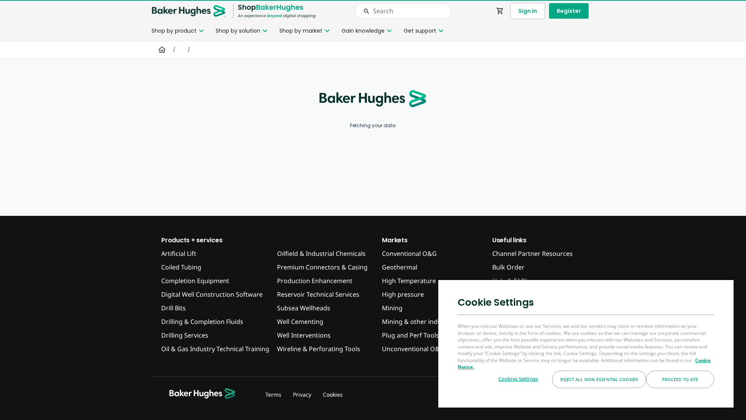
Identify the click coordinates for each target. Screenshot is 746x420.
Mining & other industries (420, 321)
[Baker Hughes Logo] (188, 11)
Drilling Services (184, 335)
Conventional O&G (409, 253)
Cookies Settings (518, 378)
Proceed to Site (680, 379)
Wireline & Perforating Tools (318, 349)
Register (569, 11)
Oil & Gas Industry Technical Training (215, 349)
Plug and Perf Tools (410, 335)
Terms (273, 394)
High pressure (403, 294)
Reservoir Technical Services (318, 294)
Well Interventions (304, 335)
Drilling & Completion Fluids (202, 321)
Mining (392, 308)
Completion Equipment (195, 280)
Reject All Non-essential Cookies (599, 379)
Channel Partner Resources (532, 253)
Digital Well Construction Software (212, 294)
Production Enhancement (314, 280)
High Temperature (409, 280)
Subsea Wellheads (303, 308)
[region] (586, 343)
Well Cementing (300, 321)
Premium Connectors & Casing (322, 267)
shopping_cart (500, 11)
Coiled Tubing (181, 267)
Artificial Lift (178, 253)
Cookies (333, 394)
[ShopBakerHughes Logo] (276, 11)
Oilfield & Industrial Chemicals (321, 253)
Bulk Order (508, 267)
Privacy (302, 394)
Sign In (527, 11)
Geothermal (399, 267)
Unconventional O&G (413, 349)
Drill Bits (173, 308)
